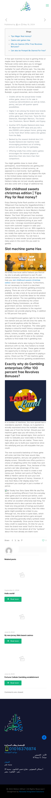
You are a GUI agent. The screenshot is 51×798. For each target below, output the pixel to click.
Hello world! (9, 593)
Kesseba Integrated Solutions (31, 791)
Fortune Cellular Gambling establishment (21, 677)
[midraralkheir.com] (25, 6)
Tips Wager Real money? (21, 36)
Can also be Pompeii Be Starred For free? (28, 50)
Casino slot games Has (20, 40)
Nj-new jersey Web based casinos (18, 635)
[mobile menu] (47, 5)
